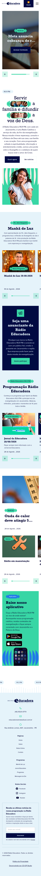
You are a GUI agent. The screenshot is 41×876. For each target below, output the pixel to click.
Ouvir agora (12, 159)
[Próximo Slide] (36, 74)
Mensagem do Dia (20, 776)
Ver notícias (28, 159)
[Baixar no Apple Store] (14, 643)
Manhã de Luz (20, 764)
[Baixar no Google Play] (14, 636)
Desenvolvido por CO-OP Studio (20, 865)
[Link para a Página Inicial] (20, 701)
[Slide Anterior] (5, 74)
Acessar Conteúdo (22, 50)
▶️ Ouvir (28, 3)
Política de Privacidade (20, 861)
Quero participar (20, 361)
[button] (36, 3)
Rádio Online (20, 748)
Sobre (20, 744)
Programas (20, 772)
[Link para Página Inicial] (11, 4)
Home (20, 740)
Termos (33, 840)
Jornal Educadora (20, 768)
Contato (20, 752)
